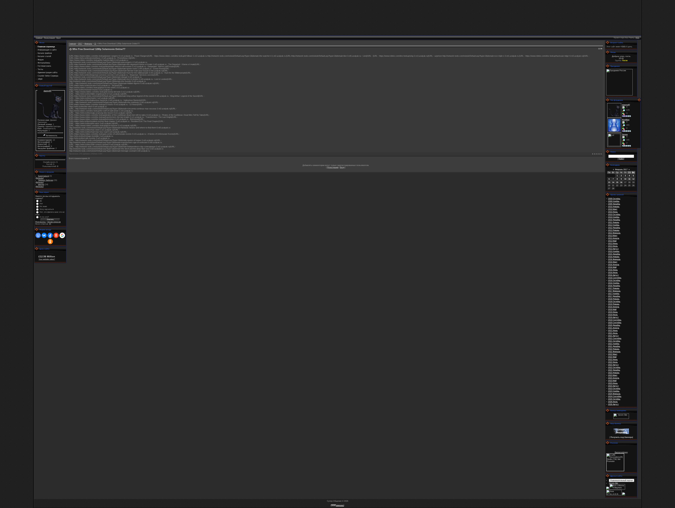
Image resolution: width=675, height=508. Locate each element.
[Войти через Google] (62, 235)
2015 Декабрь (614, 254)
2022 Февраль (614, 352)
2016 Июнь (613, 270)
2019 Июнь (613, 312)
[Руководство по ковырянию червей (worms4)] (623, 495)
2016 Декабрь (614, 286)
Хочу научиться (47, 209)
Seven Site (613, 483)
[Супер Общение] (621, 433)
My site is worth (46, 254)
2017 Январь (613, 288)
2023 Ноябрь (613, 391)
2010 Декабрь (614, 220)
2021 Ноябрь (613, 344)
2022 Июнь (613, 359)
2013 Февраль (614, 233)
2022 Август (613, 365)
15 (617, 182)
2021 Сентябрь (614, 338)
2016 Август (613, 275)
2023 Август (613, 386)
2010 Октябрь (614, 214)
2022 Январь (613, 349)
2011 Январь (613, 222)
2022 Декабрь (614, 370)
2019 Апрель (613, 307)
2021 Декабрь (614, 346)
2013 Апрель (613, 238)
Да (41, 201)
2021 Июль (613, 333)
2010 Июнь (613, 212)
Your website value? (47, 259)
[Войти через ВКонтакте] (44, 235)
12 (633, 179)
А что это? (44, 217)
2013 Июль (613, 246)
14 (613, 182)
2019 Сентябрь (614, 320)
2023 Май (612, 381)
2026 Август (613, 404)
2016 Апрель (613, 264)
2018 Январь (613, 299)
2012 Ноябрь (613, 225)
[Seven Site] (621, 418)
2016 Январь (613, 257)
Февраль (88, 44)
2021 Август (613, 336)
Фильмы (39, 178)
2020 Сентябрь (614, 322)
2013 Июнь (613, 243)
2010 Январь (613, 206)
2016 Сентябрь (614, 278)
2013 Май (612, 241)
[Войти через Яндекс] (56, 235)
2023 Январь (613, 373)
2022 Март (612, 354)
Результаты (40, 222)
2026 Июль (613, 402)
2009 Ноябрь (613, 201)
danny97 (48, 91)
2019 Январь (613, 304)
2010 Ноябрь (613, 217)
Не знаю (43, 206)
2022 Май (612, 357)
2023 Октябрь (614, 388)
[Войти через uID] (38, 235)
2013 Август (613, 249)
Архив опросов (54, 222)
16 (621, 182)
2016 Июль (613, 272)
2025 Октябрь (614, 399)
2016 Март (612, 262)
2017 (80, 44)
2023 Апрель (613, 378)
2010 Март (612, 209)
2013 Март (612, 235)
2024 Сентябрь (614, 396)
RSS (637, 38)
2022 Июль (613, 362)
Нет (41, 203)
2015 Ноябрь (613, 251)
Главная (39, 38)
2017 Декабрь (614, 296)
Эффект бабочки (45, 180)
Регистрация (49, 38)
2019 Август (613, 317)
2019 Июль (613, 315)
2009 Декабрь (614, 204)
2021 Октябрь (614, 341)
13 (609, 182)
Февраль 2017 (621, 169)
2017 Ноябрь (613, 293)
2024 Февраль (614, 394)
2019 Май (612, 309)
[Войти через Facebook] (50, 235)
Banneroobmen (621, 452)
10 (625, 179)
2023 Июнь (613, 383)
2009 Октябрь (614, 199)
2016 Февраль (614, 259)
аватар (41, 184)
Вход (58, 38)
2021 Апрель (613, 328)
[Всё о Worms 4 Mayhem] (617, 489)
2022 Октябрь (614, 367)
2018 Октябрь (614, 301)
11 (95, 44)
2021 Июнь (613, 330)
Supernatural (43, 176)
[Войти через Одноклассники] (50, 241)
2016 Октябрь (614, 280)
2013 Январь (613, 230)
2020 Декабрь (614, 325)
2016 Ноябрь (613, 283)
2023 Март (612, 375)
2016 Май (612, 267)
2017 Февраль (614, 291)
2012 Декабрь (614, 228)
